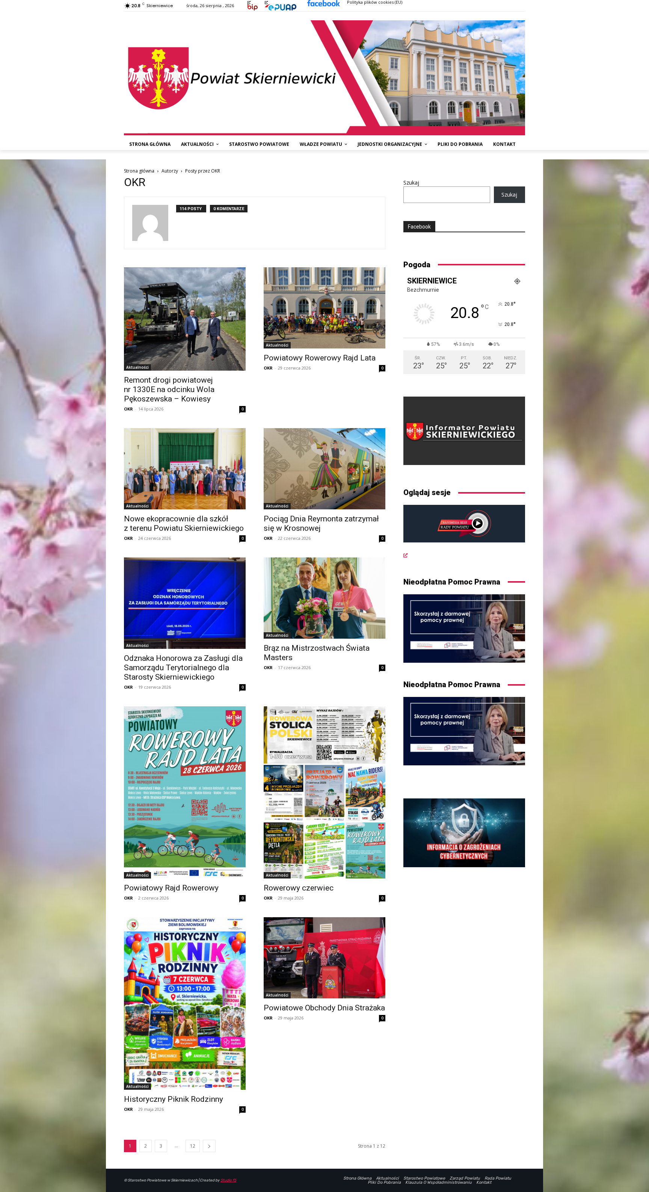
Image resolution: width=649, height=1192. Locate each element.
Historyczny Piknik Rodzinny (173, 1099)
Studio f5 (228, 1180)
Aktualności (137, 367)
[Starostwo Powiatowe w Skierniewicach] (324, 77)
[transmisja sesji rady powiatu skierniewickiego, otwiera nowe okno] (464, 532)
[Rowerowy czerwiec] (324, 792)
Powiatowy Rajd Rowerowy (171, 887)
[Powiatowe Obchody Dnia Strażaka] (324, 957)
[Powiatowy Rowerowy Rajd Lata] (324, 307)
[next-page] (209, 1146)
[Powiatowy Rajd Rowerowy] (185, 792)
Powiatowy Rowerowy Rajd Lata (320, 357)
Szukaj (411, 182)
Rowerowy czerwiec (299, 887)
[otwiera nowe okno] (249, 2)
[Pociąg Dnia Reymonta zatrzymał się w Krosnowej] (324, 468)
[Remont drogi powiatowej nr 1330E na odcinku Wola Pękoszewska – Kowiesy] (185, 319)
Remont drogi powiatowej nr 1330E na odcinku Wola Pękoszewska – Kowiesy (169, 389)
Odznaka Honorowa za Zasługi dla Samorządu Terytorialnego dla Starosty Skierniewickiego (183, 668)
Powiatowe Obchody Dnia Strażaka (324, 1007)
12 (192, 1146)
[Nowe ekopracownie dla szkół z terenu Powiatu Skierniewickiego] (185, 468)
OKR (128, 409)
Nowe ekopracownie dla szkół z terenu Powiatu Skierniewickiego (184, 523)
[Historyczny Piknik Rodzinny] (185, 1003)
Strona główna (139, 171)
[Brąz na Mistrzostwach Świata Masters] (324, 598)
